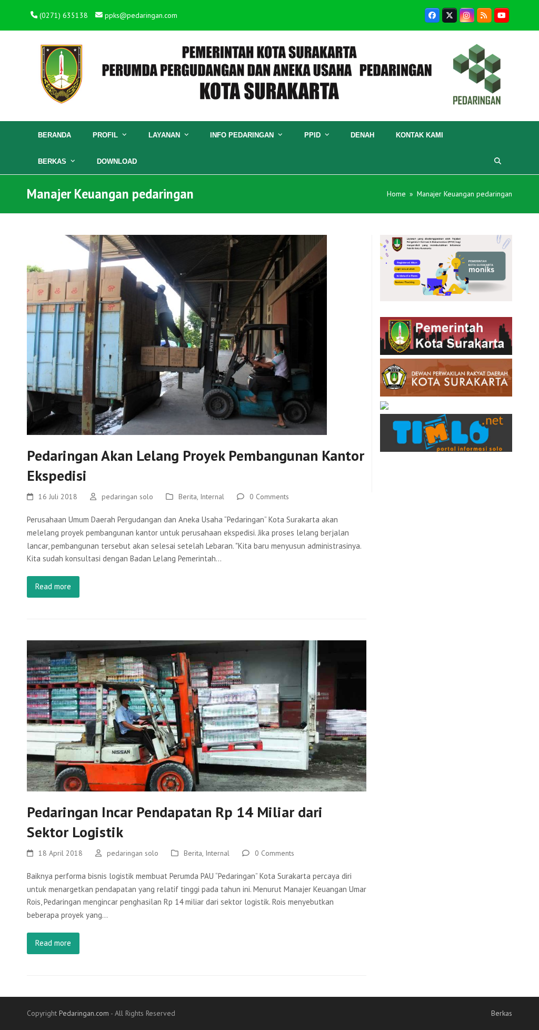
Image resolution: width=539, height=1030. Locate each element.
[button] (498, 161)
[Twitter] (449, 15)
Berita (187, 496)
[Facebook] (432, 15)
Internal (212, 496)
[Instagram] (467, 15)
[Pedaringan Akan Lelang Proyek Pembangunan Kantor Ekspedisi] (177, 334)
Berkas (501, 1013)
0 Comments (269, 496)
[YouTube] (501, 15)
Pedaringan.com (84, 1013)
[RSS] (484, 15)
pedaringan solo (127, 496)
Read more (53, 586)
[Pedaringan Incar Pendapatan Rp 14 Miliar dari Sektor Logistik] (196, 715)
